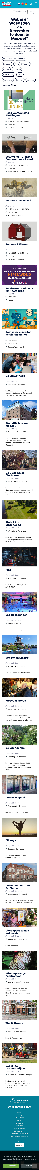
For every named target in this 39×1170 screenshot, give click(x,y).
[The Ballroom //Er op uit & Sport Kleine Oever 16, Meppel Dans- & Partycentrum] (19, 1043)
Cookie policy (17, 1159)
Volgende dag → (19, 11)
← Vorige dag (30, 14)
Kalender (32, 11)
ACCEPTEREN (11, 1166)
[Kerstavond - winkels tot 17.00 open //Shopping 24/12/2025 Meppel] (19, 309)
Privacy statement (29, 1159)
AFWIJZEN (28, 1166)
